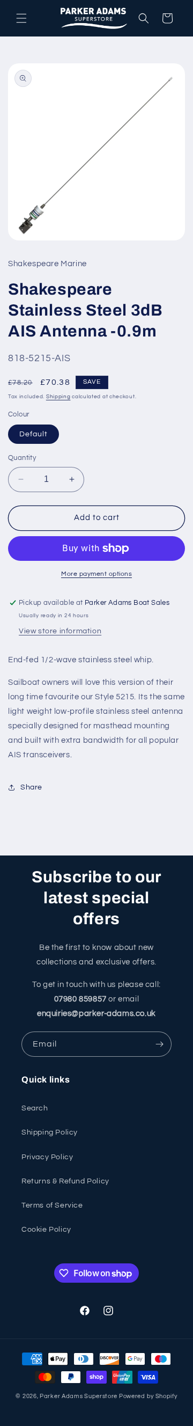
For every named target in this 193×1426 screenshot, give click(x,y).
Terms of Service (52, 1205)
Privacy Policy (47, 1157)
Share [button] (31, 787)
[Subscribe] (159, 1044)
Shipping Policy (49, 1132)
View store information (60, 631)
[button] (21, 18)
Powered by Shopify (148, 1396)
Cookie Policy (46, 1229)
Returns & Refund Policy (65, 1181)
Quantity (22, 458)
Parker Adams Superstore (78, 1396)
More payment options (96, 574)
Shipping (58, 396)
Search (34, 1108)
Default (33, 434)
